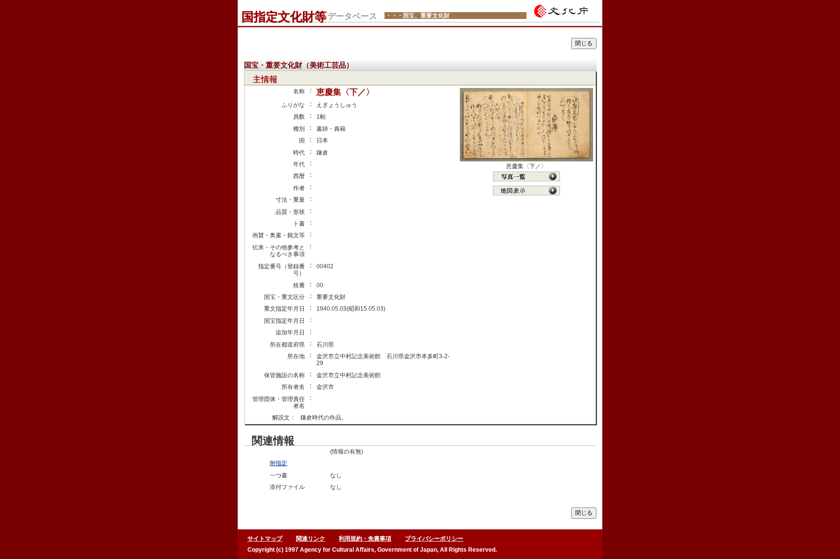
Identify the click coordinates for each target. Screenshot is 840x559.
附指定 (278, 463)
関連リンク (310, 538)
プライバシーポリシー (434, 538)
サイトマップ (264, 538)
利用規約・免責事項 (365, 538)
